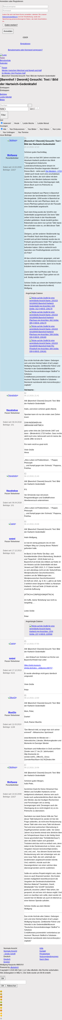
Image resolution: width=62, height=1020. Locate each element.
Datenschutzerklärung (10, 17)
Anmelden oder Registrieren (11, 1)
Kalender (4, 63)
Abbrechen (11, 986)
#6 (25, 695)
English (7, 962)
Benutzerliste (5, 60)
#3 (25, 473)
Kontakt (43, 951)
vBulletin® (14, 967)
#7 (25, 765)
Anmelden (8, 31)
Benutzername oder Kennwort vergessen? (25, 50)
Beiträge (3, 94)
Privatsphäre (45, 954)
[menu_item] (31, 991)
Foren (2, 58)
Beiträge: (6, 170)
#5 (25, 641)
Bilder (2, 100)
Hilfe (41, 948)
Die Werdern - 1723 (54, 171)
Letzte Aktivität (6, 97)
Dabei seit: (7, 167)
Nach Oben (44, 959)
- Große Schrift (9, 954)
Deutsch (7, 959)
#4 (25, 521)
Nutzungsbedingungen (49, 956)
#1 (25, 138)
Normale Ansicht (10, 951)
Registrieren (25, 44)
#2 (25, 393)
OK (2, 978)
